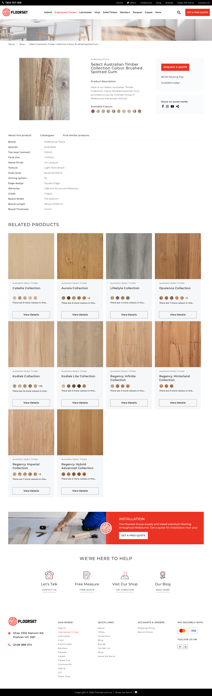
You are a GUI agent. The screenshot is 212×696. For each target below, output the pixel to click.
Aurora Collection (74, 288)
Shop (22, 44)
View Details (31, 314)
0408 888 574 (22, 644)
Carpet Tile (64, 660)
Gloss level (14, 173)
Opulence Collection (175, 288)
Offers (133, 2)
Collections (146, 2)
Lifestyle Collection (124, 288)
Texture (13, 167)
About (101, 628)
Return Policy (145, 632)
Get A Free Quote (197, 12)
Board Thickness (18, 209)
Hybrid (48, 12)
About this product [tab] (20, 135)
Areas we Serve (123, 692)
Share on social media (174, 102)
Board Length (16, 204)
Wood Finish (16, 162)
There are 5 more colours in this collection (29, 302)
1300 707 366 (13, 2)
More (158, 12)
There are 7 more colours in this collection (175, 303)
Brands (169, 2)
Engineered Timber (65, 12)
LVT (60, 672)
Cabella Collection (27, 288)
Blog (158, 2)
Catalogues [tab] (47, 135)
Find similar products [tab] (76, 135)
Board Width (16, 198)
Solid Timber (110, 12)
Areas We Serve (185, 2)
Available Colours (101, 106)
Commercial (65, 664)
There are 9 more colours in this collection (78, 303)
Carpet (148, 12)
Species (13, 147)
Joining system (17, 178)
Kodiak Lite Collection (78, 376)
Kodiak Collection (26, 376)
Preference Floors (100, 59)
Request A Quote (175, 67)
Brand (12, 141)
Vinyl (97, 12)
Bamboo (125, 12)
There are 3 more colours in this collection (175, 390)
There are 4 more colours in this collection (126, 302)
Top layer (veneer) (19, 152)
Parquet (137, 12)
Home (119, 2)
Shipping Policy (146, 628)
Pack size (14, 157)
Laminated (85, 12)
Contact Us (204, 2)
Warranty (14, 188)
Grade (12, 193)
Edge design (16, 183)
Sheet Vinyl (64, 676)
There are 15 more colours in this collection (29, 391)
